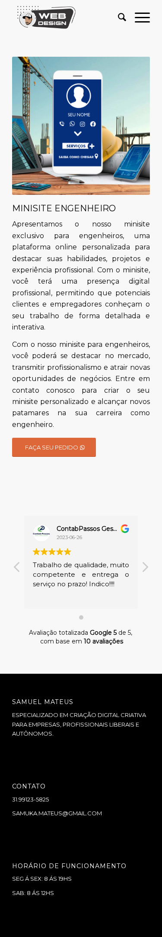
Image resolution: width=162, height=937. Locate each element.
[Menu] (138, 17)
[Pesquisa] (117, 17)
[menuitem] (117, 17)
